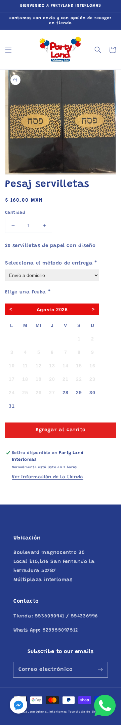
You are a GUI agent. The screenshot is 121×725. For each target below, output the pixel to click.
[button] (8, 49)
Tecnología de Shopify (86, 712)
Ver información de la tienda (47, 477)
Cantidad (15, 212)
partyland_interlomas (48, 712)
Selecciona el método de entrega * (51, 263)
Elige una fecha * (27, 292)
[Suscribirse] (100, 669)
